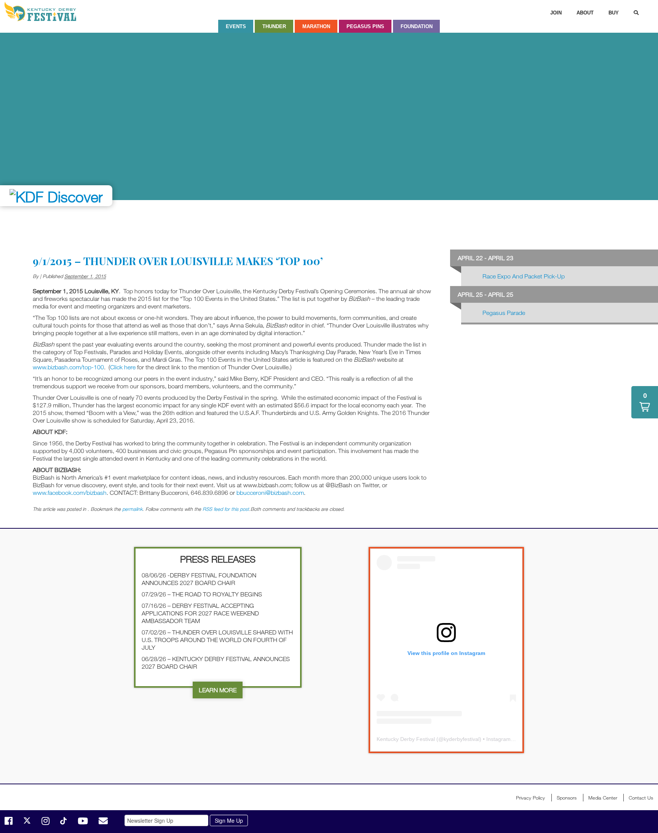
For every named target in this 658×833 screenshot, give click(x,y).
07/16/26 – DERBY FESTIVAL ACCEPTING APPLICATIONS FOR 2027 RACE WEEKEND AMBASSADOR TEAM (200, 613)
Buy (613, 13)
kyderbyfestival (461, 739)
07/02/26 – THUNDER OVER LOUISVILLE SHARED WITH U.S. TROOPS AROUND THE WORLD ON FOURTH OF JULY (217, 640)
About (585, 13)
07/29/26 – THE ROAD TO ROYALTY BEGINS (202, 594)
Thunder (274, 26)
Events (236, 26)
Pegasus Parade (503, 312)
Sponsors (567, 798)
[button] (644, 402)
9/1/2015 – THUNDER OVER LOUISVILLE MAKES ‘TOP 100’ (178, 261)
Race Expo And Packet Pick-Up (523, 276)
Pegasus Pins (365, 26)
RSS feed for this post (226, 509)
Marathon (316, 26)
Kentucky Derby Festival (44, 11)
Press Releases (218, 558)
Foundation (417, 26)
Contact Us (641, 798)
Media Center (602, 798)
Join (556, 13)
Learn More (217, 690)
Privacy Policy (530, 798)
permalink (132, 509)
